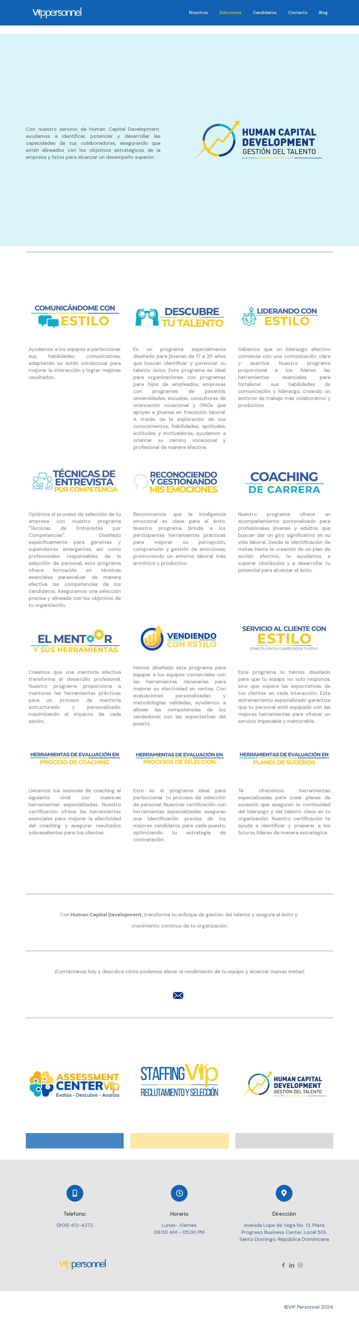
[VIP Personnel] (57, 12)
